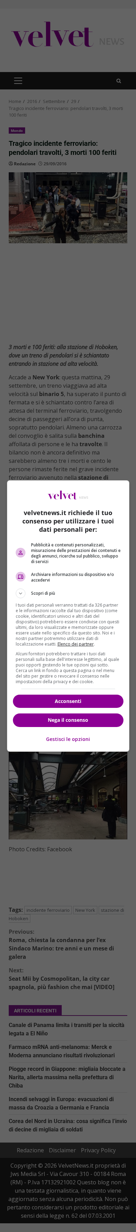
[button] (68, 593)
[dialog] (68, 616)
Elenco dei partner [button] (76, 644)
